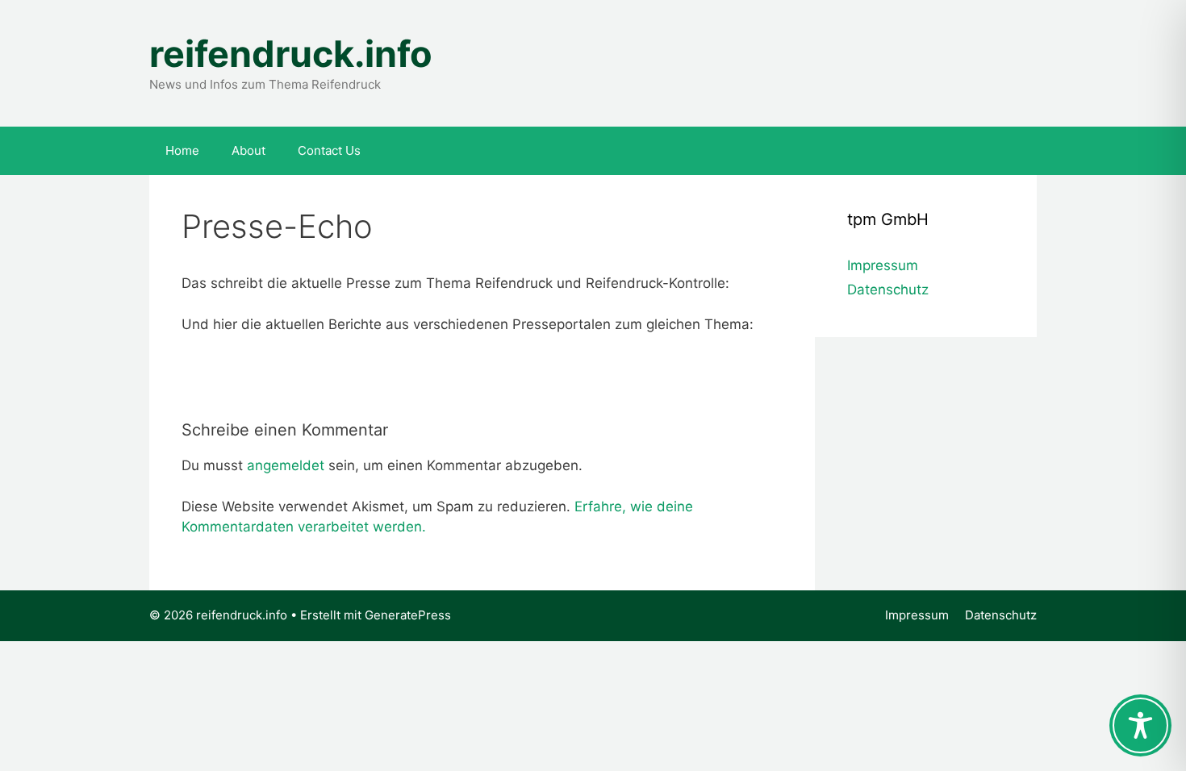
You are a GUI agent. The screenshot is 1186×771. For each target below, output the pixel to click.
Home (182, 150)
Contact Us (329, 150)
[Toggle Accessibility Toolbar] (1140, 725)
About (248, 150)
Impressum (882, 265)
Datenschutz (888, 289)
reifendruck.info (290, 53)
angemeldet (285, 465)
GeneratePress (408, 615)
